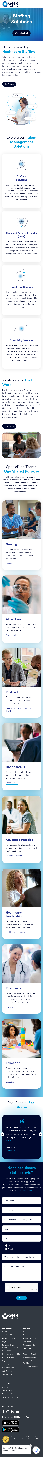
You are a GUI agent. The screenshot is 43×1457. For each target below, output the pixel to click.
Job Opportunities (9, 1371)
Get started (21, 33)
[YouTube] (17, 1412)
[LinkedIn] (12, 1412)
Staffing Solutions (29, 1357)
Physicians (6, 1342)
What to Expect (8, 1357)
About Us (6, 1384)
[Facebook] (3, 1412)
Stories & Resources (10, 1397)
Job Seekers (7, 1328)
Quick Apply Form (24, 1190)
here (31, 1441)
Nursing (5, 1331)
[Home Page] (10, 4)
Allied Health (7, 1335)
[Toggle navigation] (38, 5)
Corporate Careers (9, 1394)
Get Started (9, 84)
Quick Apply (7, 1374)
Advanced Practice (9, 1338)
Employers (27, 1328)
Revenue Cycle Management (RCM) (10, 1346)
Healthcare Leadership (11, 1354)
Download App (8, 1368)
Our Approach (7, 1390)
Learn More (9, 426)
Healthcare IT (7, 1351)
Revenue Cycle (29, 1345)
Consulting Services (30, 1366)
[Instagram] (7, 1412)
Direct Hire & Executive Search (29, 1353)
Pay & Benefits (7, 1361)
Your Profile (6, 1364)
